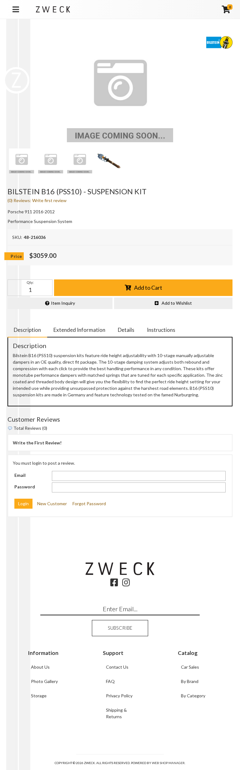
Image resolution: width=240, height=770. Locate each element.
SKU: (17, 237)
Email (20, 475)
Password (24, 486)
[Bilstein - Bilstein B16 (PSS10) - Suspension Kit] (120, 89)
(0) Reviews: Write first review (37, 200)
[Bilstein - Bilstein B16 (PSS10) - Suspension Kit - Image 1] (21, 160)
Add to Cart (148, 287)
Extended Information (79, 330)
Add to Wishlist (177, 303)
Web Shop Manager (168, 763)
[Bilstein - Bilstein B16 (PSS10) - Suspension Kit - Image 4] (108, 160)
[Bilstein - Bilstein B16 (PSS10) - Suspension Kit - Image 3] (79, 160)
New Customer (52, 503)
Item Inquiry (63, 303)
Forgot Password (89, 503)
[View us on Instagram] (126, 584)
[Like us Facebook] (114, 584)
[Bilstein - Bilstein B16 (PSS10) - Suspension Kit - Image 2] (50, 160)
